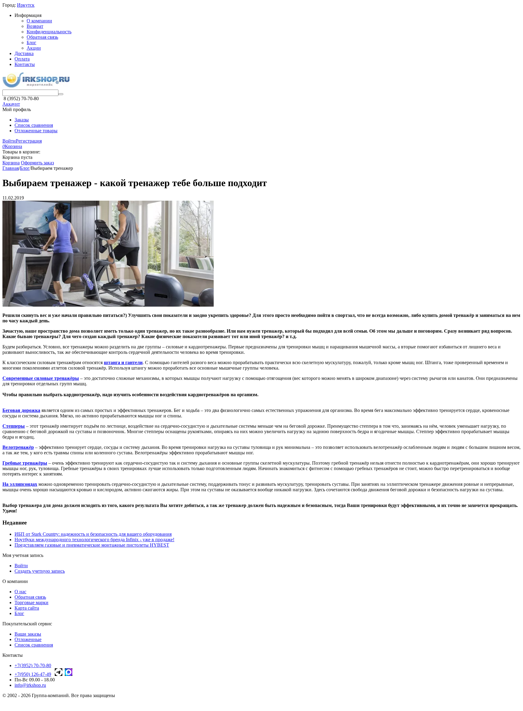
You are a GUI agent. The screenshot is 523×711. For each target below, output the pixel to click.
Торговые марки (31, 602)
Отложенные (28, 639)
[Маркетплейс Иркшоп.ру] (36, 86)
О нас (20, 591)
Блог (31, 42)
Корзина (11, 162)
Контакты (25, 64)
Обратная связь (42, 37)
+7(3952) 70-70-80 (33, 665)
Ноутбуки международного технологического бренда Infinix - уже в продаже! (94, 539)
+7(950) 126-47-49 (33, 674)
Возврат (35, 26)
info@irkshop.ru (30, 685)
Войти (9, 140)
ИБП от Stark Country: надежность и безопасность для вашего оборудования (93, 534)
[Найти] (60, 94)
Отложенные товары (36, 130)
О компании (39, 20)
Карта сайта (27, 608)
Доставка (24, 53)
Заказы (22, 119)
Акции (34, 48)
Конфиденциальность (49, 31)
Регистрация (29, 140)
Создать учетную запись (40, 571)
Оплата (22, 58)
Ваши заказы (28, 634)
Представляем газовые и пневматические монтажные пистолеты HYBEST (92, 545)
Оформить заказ (37, 162)
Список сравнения (34, 125)
